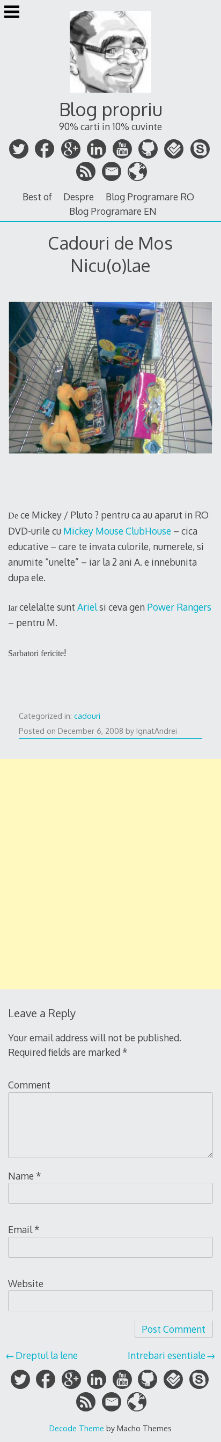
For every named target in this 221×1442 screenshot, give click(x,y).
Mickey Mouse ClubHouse (117, 531)
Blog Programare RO (150, 196)
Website (25, 1283)
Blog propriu (111, 109)
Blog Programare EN (113, 211)
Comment (29, 1085)
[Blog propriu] (110, 93)
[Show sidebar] (11, 12)
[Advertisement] (110, 874)
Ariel (87, 607)
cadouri (87, 715)
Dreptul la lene (47, 1355)
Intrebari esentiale (166, 1355)
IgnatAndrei (156, 730)
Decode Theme (76, 1428)
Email (24, 1229)
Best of (37, 196)
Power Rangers (179, 607)
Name (24, 1176)
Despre (78, 196)
